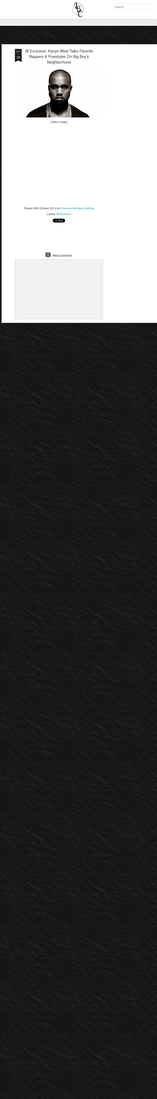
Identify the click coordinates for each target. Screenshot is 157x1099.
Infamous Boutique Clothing (77, 208)
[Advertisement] (124, 109)
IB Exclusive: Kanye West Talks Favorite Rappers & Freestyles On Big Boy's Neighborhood (59, 56)
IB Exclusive (63, 214)
